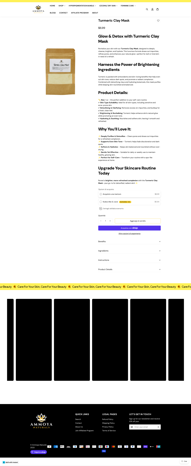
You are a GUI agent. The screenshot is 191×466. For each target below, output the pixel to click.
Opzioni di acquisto (106, 189)
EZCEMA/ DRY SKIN (107, 6)
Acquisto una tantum (112, 194)
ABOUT (95, 13)
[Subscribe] (158, 427)
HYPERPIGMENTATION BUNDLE (81, 6)
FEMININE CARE (127, 6)
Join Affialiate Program (84, 430)
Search (78, 419)
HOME (52, 6)
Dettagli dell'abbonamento (113, 208)
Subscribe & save (116, 202)
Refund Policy (107, 419)
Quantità (101, 215)
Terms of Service (109, 430)
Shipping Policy (108, 423)
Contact (78, 423)
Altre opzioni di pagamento (129, 233)
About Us (79, 427)
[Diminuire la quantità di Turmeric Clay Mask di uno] (100, 220)
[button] (157, 9)
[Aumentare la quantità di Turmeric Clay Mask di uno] (110, 220)
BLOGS (53, 13)
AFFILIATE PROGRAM (80, 13)
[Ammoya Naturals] (38, 9)
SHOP (61, 6)
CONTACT (63, 13)
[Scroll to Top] (186, 453)
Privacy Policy (108, 427)
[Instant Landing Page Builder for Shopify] (10, 462)
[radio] (101, 194)
